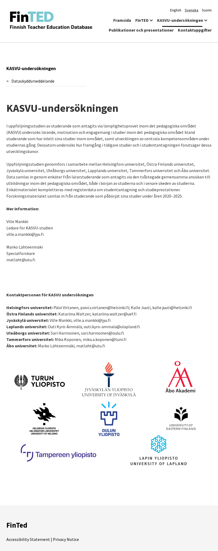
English (175, 10)
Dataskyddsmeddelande (32, 81)
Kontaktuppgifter (195, 30)
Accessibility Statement (28, 539)
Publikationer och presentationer (141, 30)
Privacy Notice (66, 539)
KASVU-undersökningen (180, 20)
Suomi (207, 10)
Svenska (191, 10)
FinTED (142, 20)
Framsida (122, 20)
